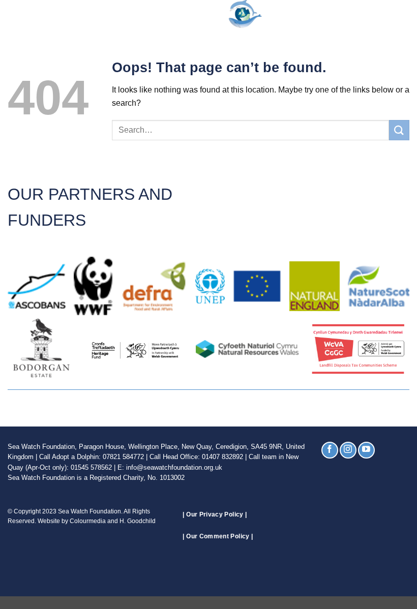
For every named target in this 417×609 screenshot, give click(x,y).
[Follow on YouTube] (366, 450)
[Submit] (399, 130)
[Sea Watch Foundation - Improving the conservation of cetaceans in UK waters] (209, 14)
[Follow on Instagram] (348, 450)
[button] (14, 14)
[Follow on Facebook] (329, 450)
